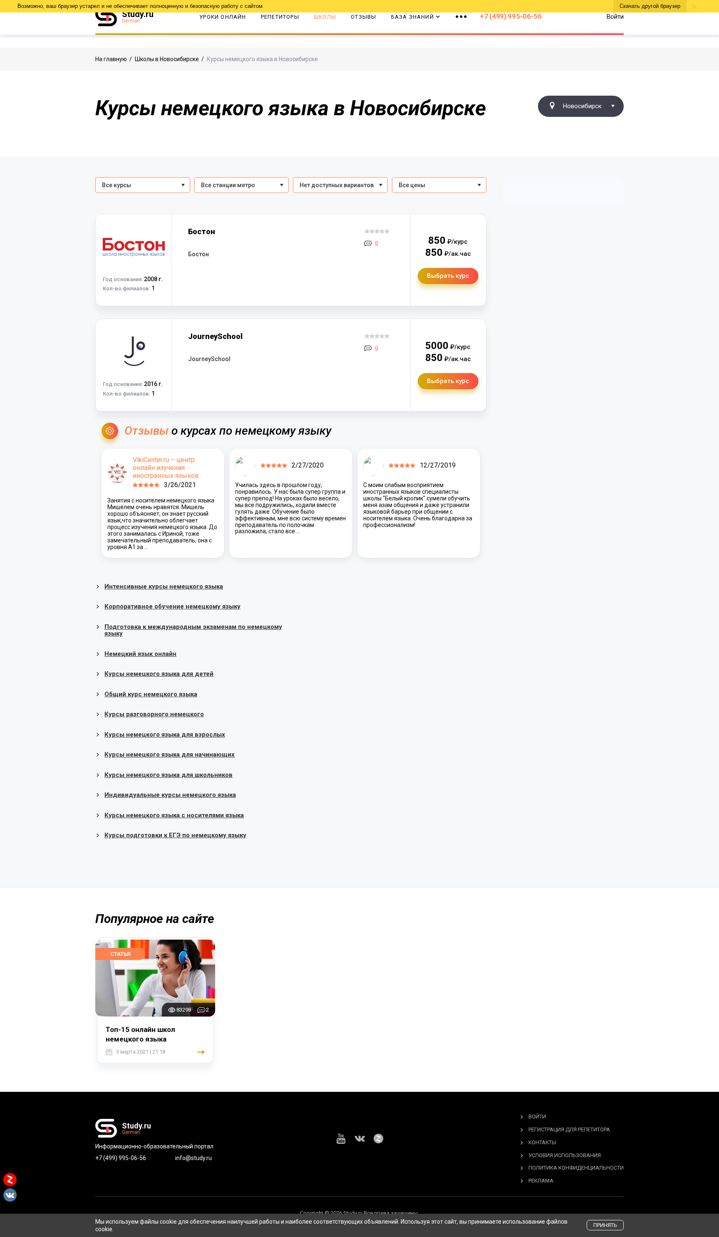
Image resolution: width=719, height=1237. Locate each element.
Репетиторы (280, 17)
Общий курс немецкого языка (150, 694)
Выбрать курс (448, 276)
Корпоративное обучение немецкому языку (172, 606)
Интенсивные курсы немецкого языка (163, 586)
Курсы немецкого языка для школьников (168, 775)
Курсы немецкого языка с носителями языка (174, 815)
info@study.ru (193, 1158)
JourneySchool (215, 336)
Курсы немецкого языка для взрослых (164, 734)
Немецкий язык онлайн (140, 654)
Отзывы (363, 17)
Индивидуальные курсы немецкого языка (170, 795)
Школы (325, 17)
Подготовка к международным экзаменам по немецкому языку (193, 630)
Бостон (201, 231)
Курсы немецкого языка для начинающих (169, 754)
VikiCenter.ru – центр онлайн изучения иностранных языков (166, 468)
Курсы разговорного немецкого (154, 714)
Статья (120, 954)
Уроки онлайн (222, 17)
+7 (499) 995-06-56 (511, 16)
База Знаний (412, 17)
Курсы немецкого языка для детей (158, 674)
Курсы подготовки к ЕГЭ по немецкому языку (175, 835)
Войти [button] (615, 16)
